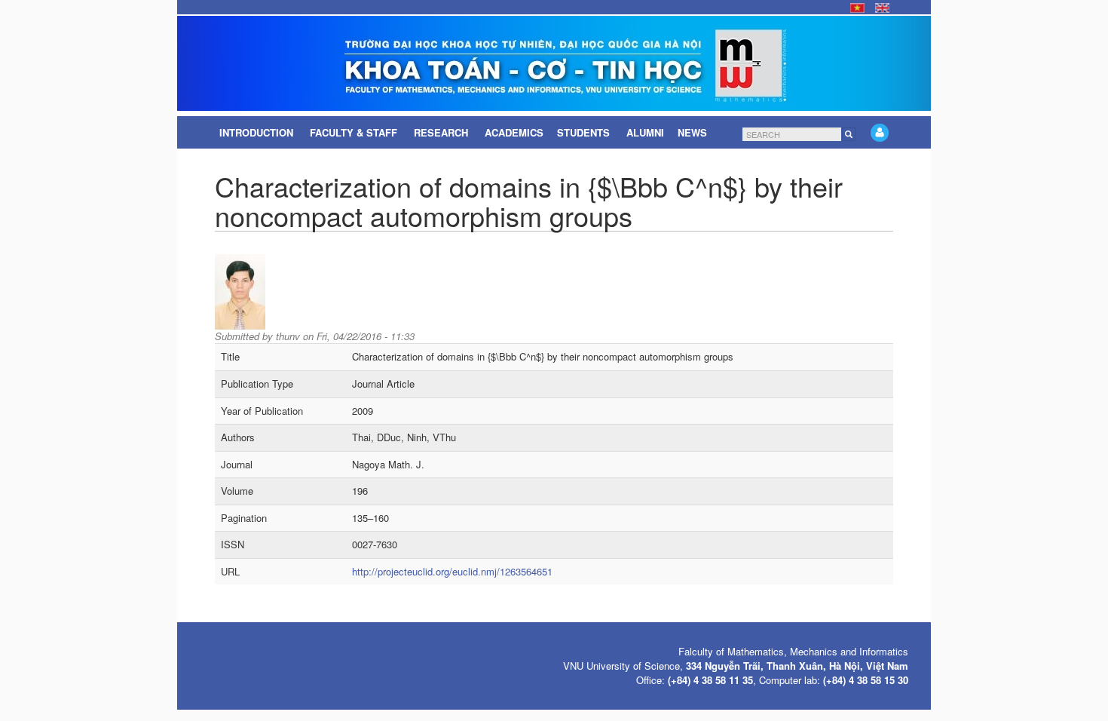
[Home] (554, 63)
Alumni (645, 132)
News (694, 132)
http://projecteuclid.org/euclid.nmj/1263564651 (452, 571)
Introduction (257, 132)
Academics (514, 132)
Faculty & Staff (355, 132)
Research (442, 132)
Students (585, 132)
